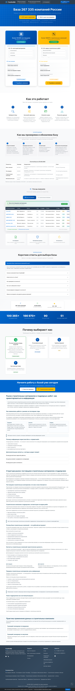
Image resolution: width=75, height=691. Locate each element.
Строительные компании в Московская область (36, 675)
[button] (71, 684)
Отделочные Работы (22, 679)
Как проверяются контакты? (13, 281)
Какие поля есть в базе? (12, 277)
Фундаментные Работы (46, 679)
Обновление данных (48, 659)
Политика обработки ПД (48, 663)
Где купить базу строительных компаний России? (18, 263)
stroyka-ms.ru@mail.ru (60, 653)
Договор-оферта (47, 666)
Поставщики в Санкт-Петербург (23, 672)
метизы (57, 675)
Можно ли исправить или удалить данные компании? (19, 294)
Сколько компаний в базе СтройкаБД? (16, 272)
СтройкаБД (11, 2)
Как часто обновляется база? (13, 285)
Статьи (28, 658)
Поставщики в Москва (10, 672)
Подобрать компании (22, 83)
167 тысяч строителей (28, 17)
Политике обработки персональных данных (42, 689)
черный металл (51, 675)
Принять (67, 689)
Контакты (46, 653)
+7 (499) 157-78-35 (65, 1)
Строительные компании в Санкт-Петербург (15, 675)
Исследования (30, 655)
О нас (45, 650)
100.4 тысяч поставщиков (47, 17)
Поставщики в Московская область (39, 672)
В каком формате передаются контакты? (16, 290)
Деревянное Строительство (34, 679)
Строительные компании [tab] (44, 197)
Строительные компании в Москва (55, 672)
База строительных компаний (33, 653)
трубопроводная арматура (11, 679)
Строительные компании (46, 389)
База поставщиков (28, 389)
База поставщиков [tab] (30, 197)
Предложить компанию (46, 656)
